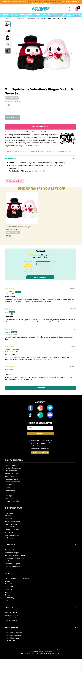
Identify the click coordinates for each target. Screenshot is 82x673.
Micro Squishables (11, 473)
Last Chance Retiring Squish (15, 555)
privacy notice (34, 440)
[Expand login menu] (70, 9)
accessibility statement (40, 449)
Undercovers (9, 476)
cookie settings (46, 440)
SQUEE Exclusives (11, 524)
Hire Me (7, 595)
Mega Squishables (11, 479)
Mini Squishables (11, 471)
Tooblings (8, 496)
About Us (8, 592)
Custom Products (11, 615)
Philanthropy (9, 598)
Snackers (8, 487)
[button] (71, 9)
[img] (9, 289)
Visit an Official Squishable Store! (17, 578)
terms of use (34, 443)
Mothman (8, 493)
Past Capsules (10, 538)
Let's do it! (40, 433)
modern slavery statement (40, 446)
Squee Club (9, 587)
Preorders (8, 519)
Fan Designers (10, 561)
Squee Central (10, 589)
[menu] (3, 9)
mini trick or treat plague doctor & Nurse (45, 1)
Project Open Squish (12, 564)
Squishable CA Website (13, 633)
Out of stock (12, 117)
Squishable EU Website (13, 635)
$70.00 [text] (7, 105)
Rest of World (10, 641)
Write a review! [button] (40, 277)
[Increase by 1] (10, 109)
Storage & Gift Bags (12, 530)
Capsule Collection (12, 535)
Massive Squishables (12, 482)
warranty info (46, 443)
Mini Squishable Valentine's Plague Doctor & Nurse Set (18, 228)
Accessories (9, 532)
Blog (6, 600)
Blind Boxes (9, 513)
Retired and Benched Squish (15, 558)
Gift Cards (8, 516)
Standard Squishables (13, 468)
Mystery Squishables (12, 521)
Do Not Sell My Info (40, 452)
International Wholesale (13, 618)
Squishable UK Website (13, 638)
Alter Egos (8, 485)
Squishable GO (10, 527)
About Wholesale (11, 612)
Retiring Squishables (12, 501)
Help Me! (8, 581)
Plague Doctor (21, 18)
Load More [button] (40, 388)
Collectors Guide (39, 171)
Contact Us (9, 584)
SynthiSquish (9, 498)
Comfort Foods (10, 465)
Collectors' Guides (11, 550)
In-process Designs (12, 553)
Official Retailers (11, 621)
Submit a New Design (12, 566)
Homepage (9, 18)
